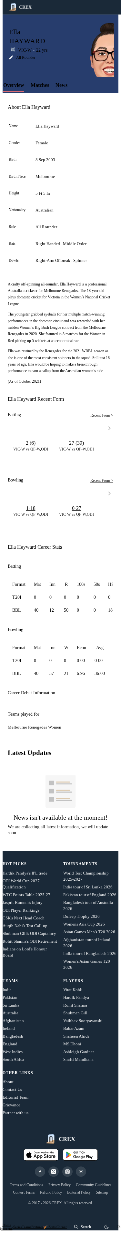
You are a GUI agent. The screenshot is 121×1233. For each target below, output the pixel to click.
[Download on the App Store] (41, 1155)
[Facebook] (40, 1171)
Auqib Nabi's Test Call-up (25, 925)
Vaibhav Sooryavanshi (83, 1020)
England (10, 1043)
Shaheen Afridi (76, 1036)
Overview (13, 85)
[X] (53, 1171)
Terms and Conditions (26, 1185)
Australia (10, 1012)
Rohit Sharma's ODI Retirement (30, 941)
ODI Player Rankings (21, 910)
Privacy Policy (59, 1185)
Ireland (9, 1028)
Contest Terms (24, 1192)
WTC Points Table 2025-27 (26, 894)
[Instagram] (67, 1171)
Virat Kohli (73, 989)
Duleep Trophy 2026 (81, 916)
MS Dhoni (72, 1043)
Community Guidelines (93, 1185)
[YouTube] (81, 1171)
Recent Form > (101, 415)
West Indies (13, 1051)
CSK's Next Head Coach (24, 918)
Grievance (11, 1105)
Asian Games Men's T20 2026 (89, 931)
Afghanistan (13, 1020)
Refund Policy (51, 1192)
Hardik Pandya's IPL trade (25, 873)
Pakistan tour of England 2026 (89, 894)
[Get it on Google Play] (80, 1155)
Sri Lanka (11, 1005)
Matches (40, 85)
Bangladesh (13, 1036)
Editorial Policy (79, 1192)
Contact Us (12, 1089)
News (61, 85)
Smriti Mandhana (78, 1059)
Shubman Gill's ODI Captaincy (29, 933)
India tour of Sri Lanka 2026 (88, 887)
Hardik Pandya (76, 997)
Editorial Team (15, 1097)
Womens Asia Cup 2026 (84, 924)
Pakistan (10, 997)
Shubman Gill (75, 1012)
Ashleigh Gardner (78, 1051)
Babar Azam (73, 1028)
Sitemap (102, 1192)
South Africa (13, 1059)
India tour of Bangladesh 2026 (89, 953)
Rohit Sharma (75, 1005)
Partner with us (15, 1112)
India (7, 989)
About (8, 1081)
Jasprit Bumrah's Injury (23, 902)
